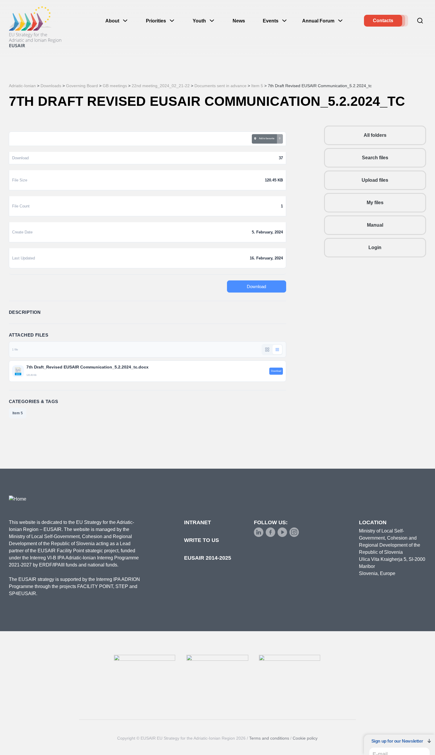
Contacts (383, 20)
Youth (199, 20)
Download (256, 286)
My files (375, 202)
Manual (375, 225)
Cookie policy (305, 738)
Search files (375, 157)
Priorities (156, 20)
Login (374, 247)
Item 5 (17, 413)
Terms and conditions (269, 738)
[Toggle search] (420, 21)
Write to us (201, 540)
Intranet (197, 522)
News (239, 20)
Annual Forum (318, 20)
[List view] (277, 349)
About (112, 20)
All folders (375, 135)
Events (270, 20)
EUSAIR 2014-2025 (207, 558)
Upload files (375, 180)
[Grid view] (267, 349)
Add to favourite (266, 138)
